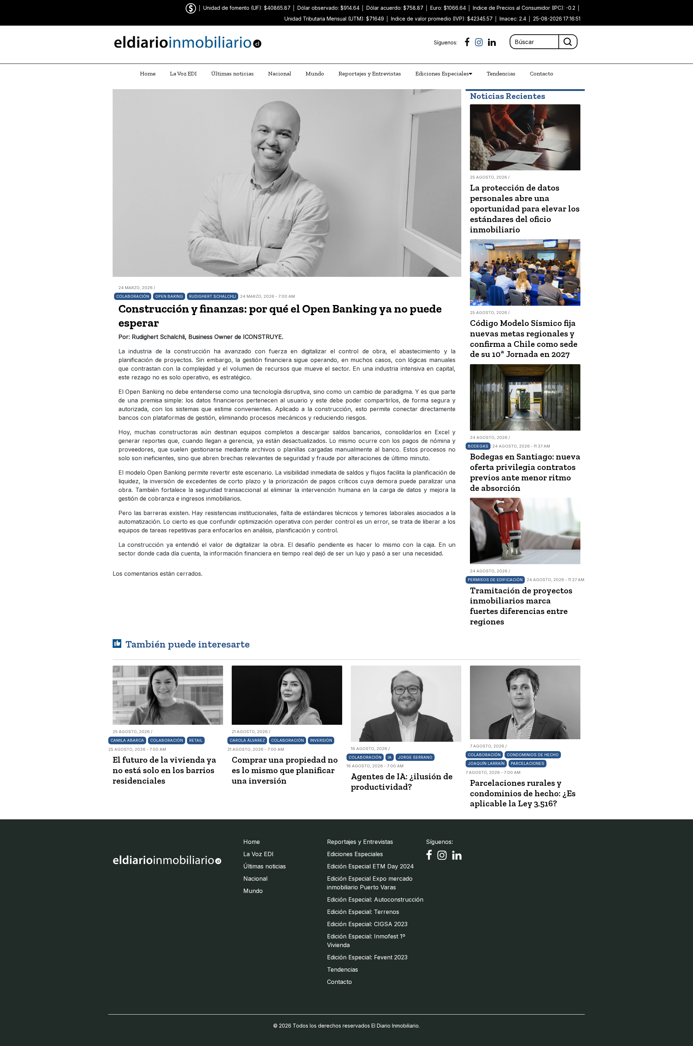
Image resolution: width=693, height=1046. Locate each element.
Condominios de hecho (533, 754)
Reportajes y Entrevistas (370, 73)
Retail (195, 740)
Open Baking (169, 296)
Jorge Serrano (415, 757)
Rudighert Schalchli (212, 296)
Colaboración (132, 296)
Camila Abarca (127, 740)
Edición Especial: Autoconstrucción (375, 899)
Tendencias (501, 73)
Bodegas (478, 446)
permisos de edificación (495, 579)
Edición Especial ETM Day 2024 (370, 866)
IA (390, 757)
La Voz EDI (183, 73)
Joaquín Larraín (486, 763)
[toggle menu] (470, 73)
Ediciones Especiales (442, 73)
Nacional (279, 73)
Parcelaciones (527, 763)
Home (148, 73)
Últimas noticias (232, 73)
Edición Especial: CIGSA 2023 (367, 924)
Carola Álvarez (247, 740)
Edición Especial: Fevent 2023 (367, 957)
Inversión (321, 740)
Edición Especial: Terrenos (363, 911)
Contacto (541, 73)
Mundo (315, 73)
